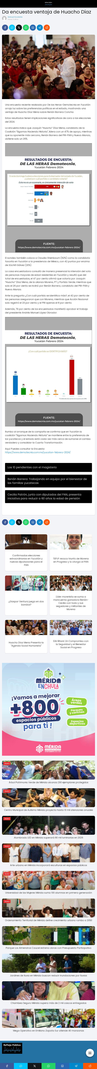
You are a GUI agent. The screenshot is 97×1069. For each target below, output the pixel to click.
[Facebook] (5, 28)
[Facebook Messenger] (12, 28)
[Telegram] (40, 28)
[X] (19, 28)
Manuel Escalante (15, 17)
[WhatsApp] (26, 28)
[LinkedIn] (33, 28)
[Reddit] (47, 28)
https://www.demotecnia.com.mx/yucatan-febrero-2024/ (38, 452)
